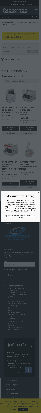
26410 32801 (20, 218)
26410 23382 (30, 216)
